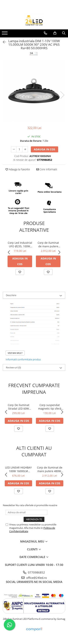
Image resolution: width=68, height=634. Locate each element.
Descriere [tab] (11, 295)
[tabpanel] (34, 91)
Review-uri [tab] (13, 367)
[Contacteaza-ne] (45, 33)
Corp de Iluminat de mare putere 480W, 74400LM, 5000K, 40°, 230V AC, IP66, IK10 (48, 244)
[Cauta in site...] (64, 33)
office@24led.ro (36, 578)
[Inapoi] (3, 42)
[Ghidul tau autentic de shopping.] (34, 629)
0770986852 (36, 572)
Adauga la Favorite (19, 169)
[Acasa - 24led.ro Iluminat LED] (34, 20)
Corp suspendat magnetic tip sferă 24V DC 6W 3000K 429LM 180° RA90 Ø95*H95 (49, 406)
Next (62, 95)
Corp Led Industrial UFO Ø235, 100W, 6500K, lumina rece (20, 244)
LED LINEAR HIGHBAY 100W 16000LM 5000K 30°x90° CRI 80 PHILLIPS (18, 469)
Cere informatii (48, 169)
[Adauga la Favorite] (19, 272)
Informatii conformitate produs (23, 359)
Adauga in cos (44, 149)
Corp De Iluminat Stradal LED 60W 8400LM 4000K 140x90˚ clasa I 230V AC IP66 (18, 406)
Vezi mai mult (15, 353)
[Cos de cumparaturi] (55, 33)
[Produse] (5, 34)
